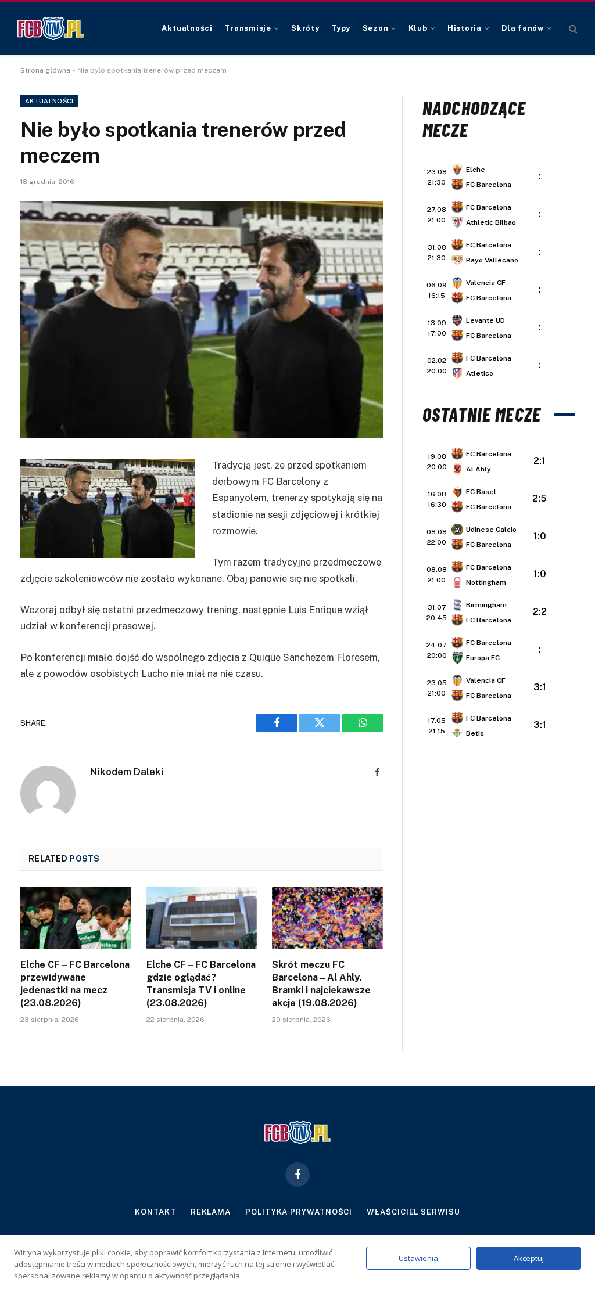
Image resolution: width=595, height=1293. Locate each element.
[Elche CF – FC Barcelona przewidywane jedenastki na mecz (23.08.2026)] (75, 918)
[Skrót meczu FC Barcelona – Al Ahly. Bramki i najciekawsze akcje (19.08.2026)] (327, 918)
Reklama (211, 1212)
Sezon (376, 28)
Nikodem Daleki (126, 771)
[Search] (572, 29)
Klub (418, 28)
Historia (464, 28)
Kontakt (155, 1212)
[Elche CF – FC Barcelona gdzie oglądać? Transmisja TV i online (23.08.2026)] (201, 918)
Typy (340, 28)
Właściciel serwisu (413, 1212)
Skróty (305, 28)
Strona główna (45, 70)
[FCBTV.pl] (50, 28)
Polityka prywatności (298, 1212)
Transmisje (247, 28)
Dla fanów (522, 28)
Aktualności (187, 28)
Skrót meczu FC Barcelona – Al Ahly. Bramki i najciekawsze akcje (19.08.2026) (321, 983)
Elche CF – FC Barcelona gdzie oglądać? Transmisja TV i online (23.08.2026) (201, 983)
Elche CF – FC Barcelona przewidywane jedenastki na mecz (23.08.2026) (75, 983)
